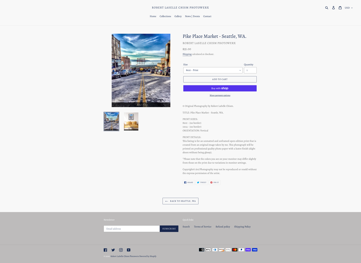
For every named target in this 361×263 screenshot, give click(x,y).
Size (185, 64)
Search (186, 226)
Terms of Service (202, 226)
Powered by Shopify (147, 256)
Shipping (187, 54)
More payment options (220, 95)
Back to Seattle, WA (183, 201)
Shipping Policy (242, 226)
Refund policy (223, 226)
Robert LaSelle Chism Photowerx (180, 7)
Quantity (248, 64)
